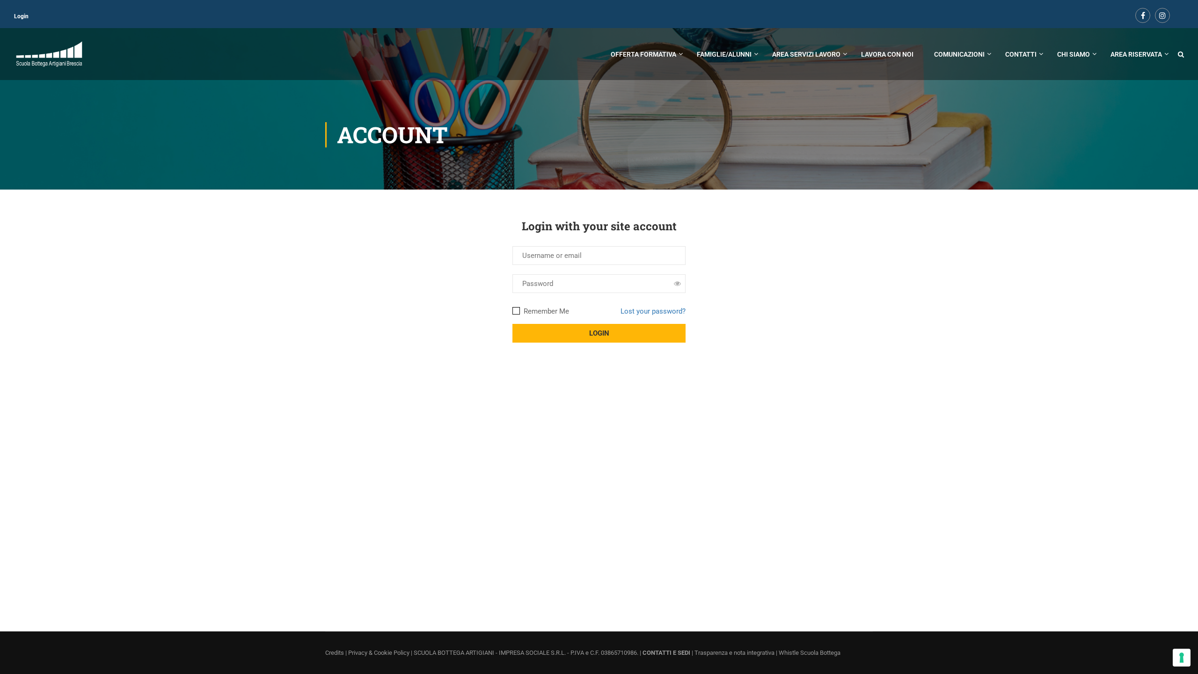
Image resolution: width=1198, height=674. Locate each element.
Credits (334, 652)
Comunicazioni (959, 54)
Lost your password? (653, 311)
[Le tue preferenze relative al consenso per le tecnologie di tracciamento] (1182, 658)
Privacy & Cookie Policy (378, 652)
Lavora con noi (887, 54)
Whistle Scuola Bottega (809, 652)
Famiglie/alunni (724, 54)
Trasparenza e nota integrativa (734, 652)
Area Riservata (1136, 54)
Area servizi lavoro (806, 54)
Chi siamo (1073, 54)
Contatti (1021, 54)
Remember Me (545, 311)
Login (21, 16)
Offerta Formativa (643, 54)
